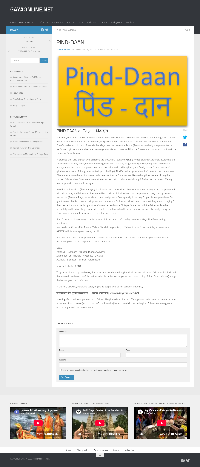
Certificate (41, 22)
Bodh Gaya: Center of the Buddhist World (30, 86)
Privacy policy (82, 450)
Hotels (129, 22)
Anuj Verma (64, 49)
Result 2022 (18, 93)
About (69, 450)
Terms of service (101, 450)
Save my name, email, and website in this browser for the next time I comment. (94, 370)
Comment (63, 331)
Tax (79, 22)
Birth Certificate (34, 148)
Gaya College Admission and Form (27, 99)
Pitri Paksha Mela (66, 30)
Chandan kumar (19, 132)
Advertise (129, 450)
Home (13, 22)
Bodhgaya (115, 22)
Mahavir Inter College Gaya (31, 141)
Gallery (90, 22)
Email (129, 350)
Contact (116, 450)
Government (25, 22)
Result (69, 22)
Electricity (56, 22)
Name (62, 350)
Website (62, 360)
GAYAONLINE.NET (31, 9)
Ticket (102, 22)
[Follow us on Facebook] (42, 29)
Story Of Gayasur (20, 105)
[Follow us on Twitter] (46, 29)
